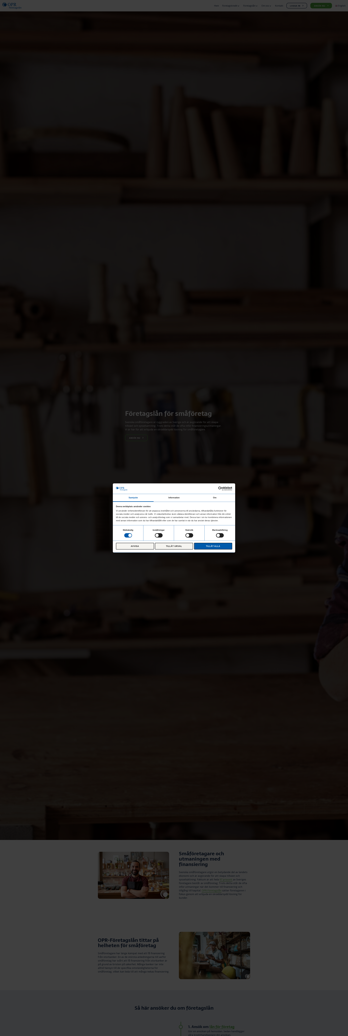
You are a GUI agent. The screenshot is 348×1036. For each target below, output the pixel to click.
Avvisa (135, 546)
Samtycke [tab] (133, 497)
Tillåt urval (174, 546)
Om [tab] (214, 497)
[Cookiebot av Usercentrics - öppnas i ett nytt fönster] (220, 489)
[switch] (159, 535)
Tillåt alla (213, 546)
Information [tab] (174, 497)
